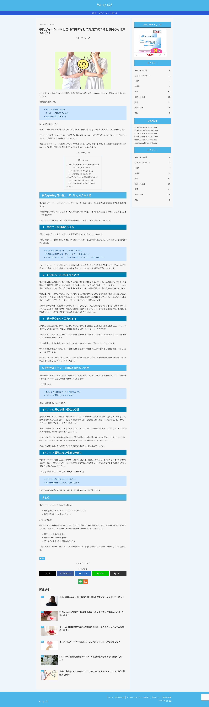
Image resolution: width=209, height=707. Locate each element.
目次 (80, 160)
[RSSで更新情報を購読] (85, 581)
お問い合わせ (119, 697)
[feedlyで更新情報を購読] (80, 581)
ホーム (110, 697)
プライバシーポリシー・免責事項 (138, 697)
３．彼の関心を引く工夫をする (81, 174)
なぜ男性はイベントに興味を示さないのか (82, 177)
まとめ (70, 186)
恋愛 (43, 558)
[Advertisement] (82, 44)
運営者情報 (167, 697)
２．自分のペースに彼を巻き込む (81, 171)
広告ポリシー (156, 697)
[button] (118, 573)
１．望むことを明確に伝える (80, 167)
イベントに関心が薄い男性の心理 (81, 180)
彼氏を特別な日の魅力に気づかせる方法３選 (83, 164)
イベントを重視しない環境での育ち (82, 183)
